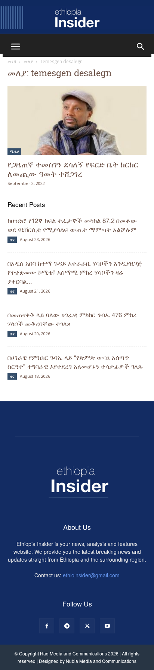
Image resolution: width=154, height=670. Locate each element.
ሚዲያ (14, 151)
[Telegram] (66, 625)
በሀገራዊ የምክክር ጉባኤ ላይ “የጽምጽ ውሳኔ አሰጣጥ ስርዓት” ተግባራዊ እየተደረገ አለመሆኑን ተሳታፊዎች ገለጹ (76, 361)
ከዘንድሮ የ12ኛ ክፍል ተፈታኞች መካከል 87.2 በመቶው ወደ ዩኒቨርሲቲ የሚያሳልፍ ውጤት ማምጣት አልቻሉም (72, 225)
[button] (15, 47)
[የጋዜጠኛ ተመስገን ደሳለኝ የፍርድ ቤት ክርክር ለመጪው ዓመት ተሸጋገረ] (77, 120)
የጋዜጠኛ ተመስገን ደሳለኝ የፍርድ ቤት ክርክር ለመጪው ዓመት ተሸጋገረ (72, 168)
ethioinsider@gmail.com (91, 575)
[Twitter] (87, 625)
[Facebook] (46, 625)
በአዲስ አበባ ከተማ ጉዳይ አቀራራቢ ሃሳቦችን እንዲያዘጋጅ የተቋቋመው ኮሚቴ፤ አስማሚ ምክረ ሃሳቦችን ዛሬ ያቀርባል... (74, 271)
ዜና (12, 239)
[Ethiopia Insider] (77, 17)
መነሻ (11, 61)
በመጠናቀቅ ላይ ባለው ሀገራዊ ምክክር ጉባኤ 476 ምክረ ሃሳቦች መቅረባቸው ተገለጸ (72, 319)
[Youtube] (107, 625)
